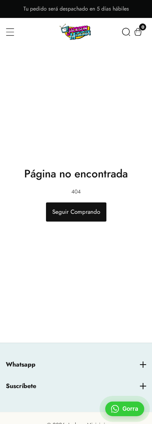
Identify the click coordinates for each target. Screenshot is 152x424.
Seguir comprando (76, 212)
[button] (126, 31)
